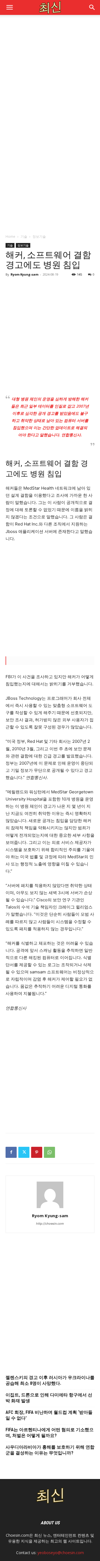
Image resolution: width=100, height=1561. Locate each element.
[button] (92, 7)
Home (10, 236)
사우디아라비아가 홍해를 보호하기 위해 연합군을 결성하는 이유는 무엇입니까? (50, 1450)
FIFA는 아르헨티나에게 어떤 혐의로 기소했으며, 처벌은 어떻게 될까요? (50, 1432)
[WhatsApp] (49, 1152)
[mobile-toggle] (9, 7)
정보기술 (39, 236)
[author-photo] (50, 1208)
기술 (24, 236)
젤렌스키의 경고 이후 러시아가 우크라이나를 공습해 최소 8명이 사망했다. (50, 1380)
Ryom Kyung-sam (24, 274)
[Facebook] (11, 1152)
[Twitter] (23, 1152)
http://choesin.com (50, 1223)
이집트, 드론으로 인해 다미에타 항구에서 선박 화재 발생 (49, 1397)
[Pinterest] (36, 1152)
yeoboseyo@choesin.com (61, 1552)
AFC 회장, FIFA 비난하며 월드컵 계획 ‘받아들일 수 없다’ (49, 1415)
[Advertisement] (50, 73)
